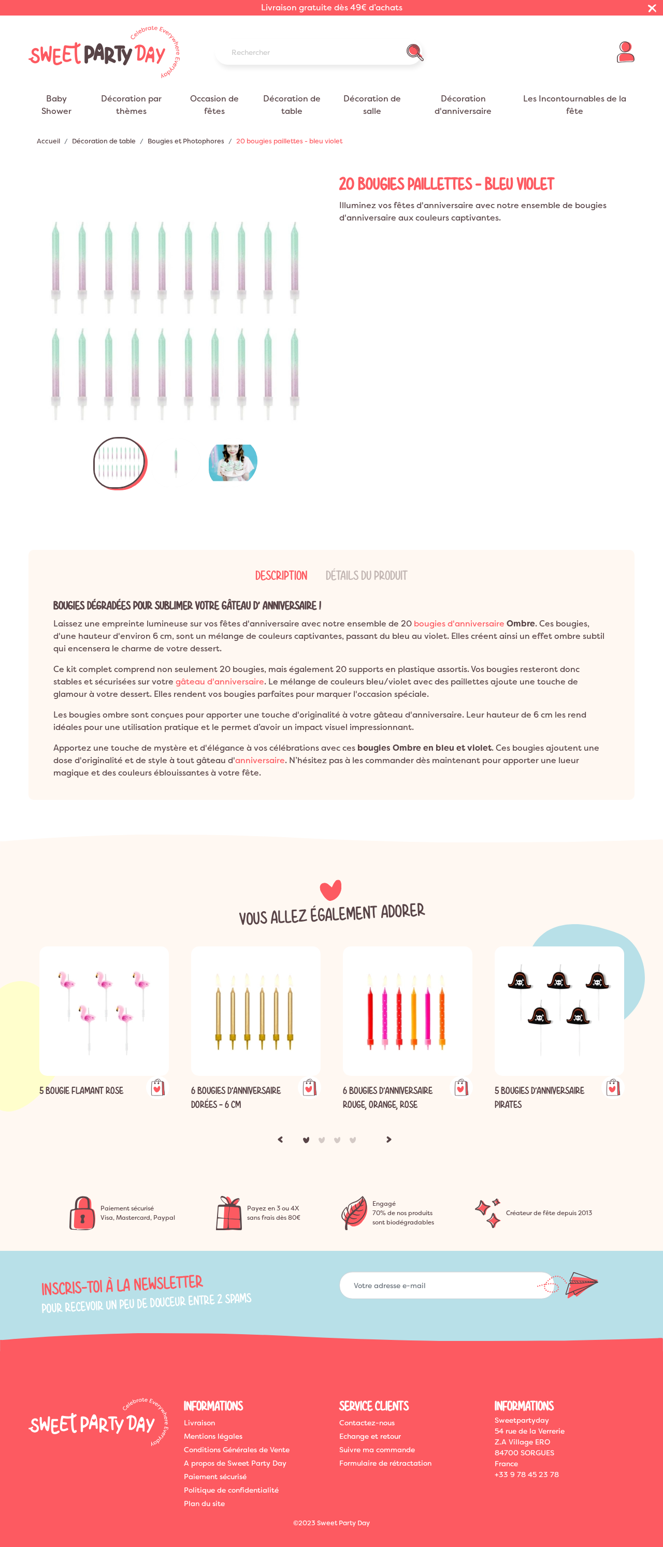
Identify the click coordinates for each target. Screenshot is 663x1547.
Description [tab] (281, 575)
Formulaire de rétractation (385, 1463)
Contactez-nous (367, 1422)
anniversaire (260, 760)
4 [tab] (355, 1142)
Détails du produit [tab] (367, 575)
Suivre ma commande (377, 1449)
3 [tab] (339, 1142)
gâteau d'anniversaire (220, 681)
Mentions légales (213, 1436)
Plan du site (204, 1503)
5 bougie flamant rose (81, 1090)
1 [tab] (308, 1142)
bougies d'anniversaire (459, 623)
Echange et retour (370, 1436)
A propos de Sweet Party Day (235, 1463)
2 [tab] (324, 1142)
